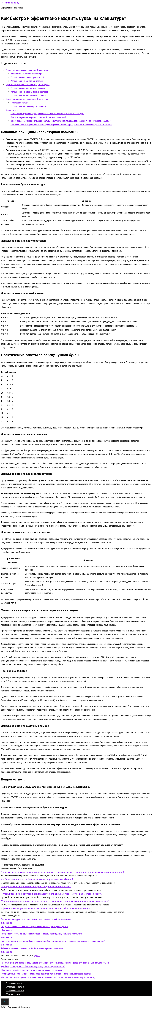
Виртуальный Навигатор (12, 7)
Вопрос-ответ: (12, 110)
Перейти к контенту (10, 2)
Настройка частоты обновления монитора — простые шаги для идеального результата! (41, 933)
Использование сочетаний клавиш (27, 81)
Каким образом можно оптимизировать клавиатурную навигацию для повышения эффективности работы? (60, 120)
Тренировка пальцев (20, 102)
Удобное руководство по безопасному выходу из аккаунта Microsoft (33, 966)
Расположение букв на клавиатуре (26, 73)
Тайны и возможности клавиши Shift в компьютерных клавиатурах (32, 948)
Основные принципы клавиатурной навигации (27, 70)
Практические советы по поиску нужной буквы (27, 84)
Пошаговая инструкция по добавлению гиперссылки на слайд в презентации (37, 919)
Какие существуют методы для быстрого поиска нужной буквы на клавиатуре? (47, 113)
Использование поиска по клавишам (28, 88)
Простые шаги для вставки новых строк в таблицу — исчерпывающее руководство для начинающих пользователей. (55, 962)
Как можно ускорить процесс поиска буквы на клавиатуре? (38, 117)
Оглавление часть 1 (15, 983)
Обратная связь (13, 994)
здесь (37, 955)
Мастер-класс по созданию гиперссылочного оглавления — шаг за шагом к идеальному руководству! (48, 977)
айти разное (6, 922)
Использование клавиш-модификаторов (29, 91)
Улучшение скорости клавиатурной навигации (27, 99)
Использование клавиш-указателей (27, 77)
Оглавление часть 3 (15, 990)
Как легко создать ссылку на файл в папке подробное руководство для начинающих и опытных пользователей (53, 941)
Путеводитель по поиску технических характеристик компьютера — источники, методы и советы (46, 973)
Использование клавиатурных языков (28, 106)
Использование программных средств (28, 95)
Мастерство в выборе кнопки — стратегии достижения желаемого (31, 970)
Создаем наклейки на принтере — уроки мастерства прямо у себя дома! (34, 926)
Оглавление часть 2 (15, 987)
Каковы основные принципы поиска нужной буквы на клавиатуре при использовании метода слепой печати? (61, 124)
